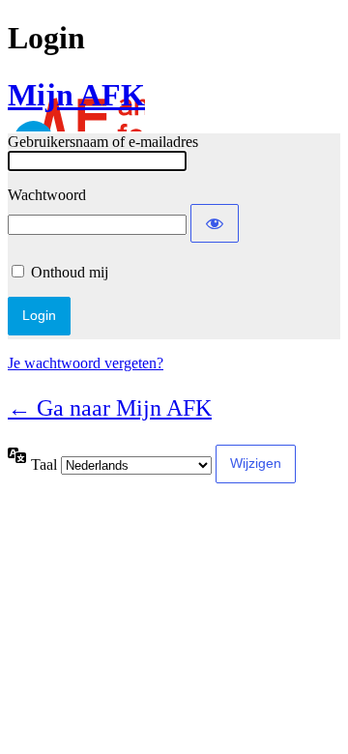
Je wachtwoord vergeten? (85, 363)
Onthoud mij (69, 272)
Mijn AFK (76, 94)
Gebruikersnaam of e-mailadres (103, 141)
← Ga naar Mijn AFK (110, 407)
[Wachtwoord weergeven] (214, 223)
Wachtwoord (47, 195)
